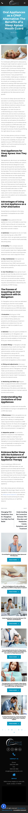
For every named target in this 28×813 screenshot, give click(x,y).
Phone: (14, 762)
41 (21, 730)
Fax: (14, 767)
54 (14, 732)
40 (18, 730)
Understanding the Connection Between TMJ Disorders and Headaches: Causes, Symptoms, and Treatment (21, 520)
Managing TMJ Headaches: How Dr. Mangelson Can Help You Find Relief (7, 516)
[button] (24, 3)
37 (8, 730)
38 (11, 730)
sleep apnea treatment (10, 494)
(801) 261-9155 (14, 764)
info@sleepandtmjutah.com (14, 771)
